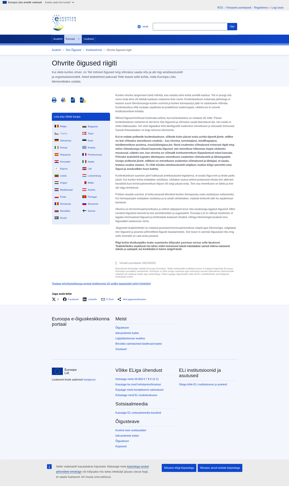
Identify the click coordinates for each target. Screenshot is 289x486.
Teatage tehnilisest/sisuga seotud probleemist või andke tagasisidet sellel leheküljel (101, 283)
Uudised (89, 39)
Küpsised (121, 446)
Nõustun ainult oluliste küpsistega (220, 467)
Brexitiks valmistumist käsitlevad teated (138, 343)
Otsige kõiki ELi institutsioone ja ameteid (203, 384)
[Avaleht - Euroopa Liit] (64, 371)
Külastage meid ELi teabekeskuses (136, 395)
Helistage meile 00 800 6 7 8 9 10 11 (137, 379)
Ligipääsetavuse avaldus (130, 338)
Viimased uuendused (238, 7)
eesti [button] (145, 26)
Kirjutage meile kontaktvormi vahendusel (139, 389)
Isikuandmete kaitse (127, 333)
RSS (220, 7)
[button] (56, 299)
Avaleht (57, 39)
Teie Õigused (73, 50)
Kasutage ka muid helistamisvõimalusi (138, 384)
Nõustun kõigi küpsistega (179, 467)
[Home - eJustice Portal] (64, 23)
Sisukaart (121, 349)
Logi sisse (278, 7)
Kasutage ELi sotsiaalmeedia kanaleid (138, 412)
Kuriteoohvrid (94, 50)
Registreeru (261, 7)
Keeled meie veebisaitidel (130, 430)
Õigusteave (122, 327)
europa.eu (89, 379)
